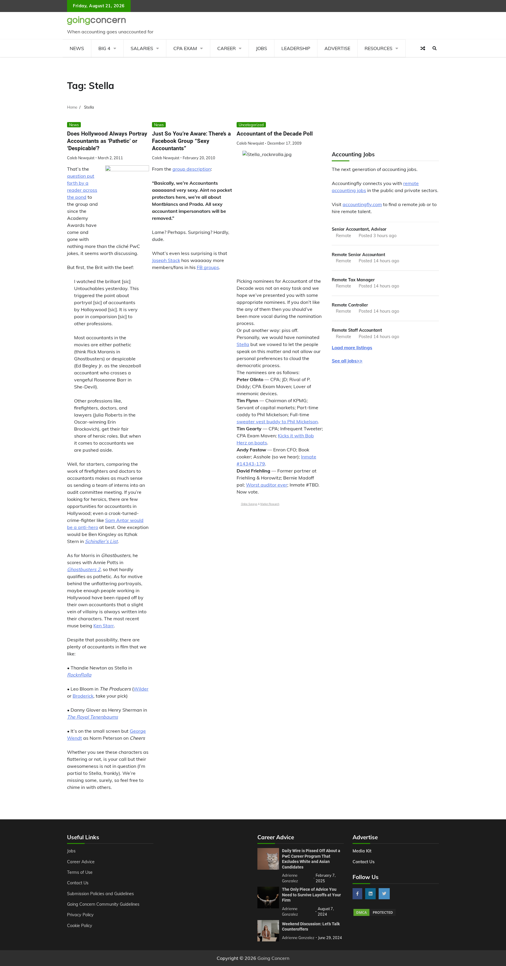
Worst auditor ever (266, 485)
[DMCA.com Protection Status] (374, 915)
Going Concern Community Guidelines (103, 904)
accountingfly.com (362, 204)
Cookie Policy (79, 925)
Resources (378, 48)
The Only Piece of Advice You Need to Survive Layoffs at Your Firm (311, 894)
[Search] (434, 48)
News (77, 48)
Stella (243, 344)
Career (226, 48)
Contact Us (77, 883)
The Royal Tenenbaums (92, 717)
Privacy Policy (80, 914)
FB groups (208, 267)
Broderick (83, 696)
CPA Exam (185, 48)
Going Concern (273, 958)
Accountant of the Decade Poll (275, 133)
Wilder (141, 689)
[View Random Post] (422, 48)
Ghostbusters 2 (83, 569)
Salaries (142, 48)
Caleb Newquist (80, 157)
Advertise (337, 48)
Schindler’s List (101, 541)
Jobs (261, 48)
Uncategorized (251, 124)
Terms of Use (80, 872)
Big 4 (104, 48)
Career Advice (81, 861)
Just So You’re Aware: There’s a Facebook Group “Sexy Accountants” (191, 141)
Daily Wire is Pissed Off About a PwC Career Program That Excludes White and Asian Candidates (311, 858)
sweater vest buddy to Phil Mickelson (277, 421)
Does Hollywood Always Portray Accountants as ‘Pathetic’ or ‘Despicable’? (107, 141)
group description (191, 169)
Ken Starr (103, 625)
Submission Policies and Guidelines (100, 893)
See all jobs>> (347, 361)
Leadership (295, 48)
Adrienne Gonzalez (298, 937)
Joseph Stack (166, 260)
